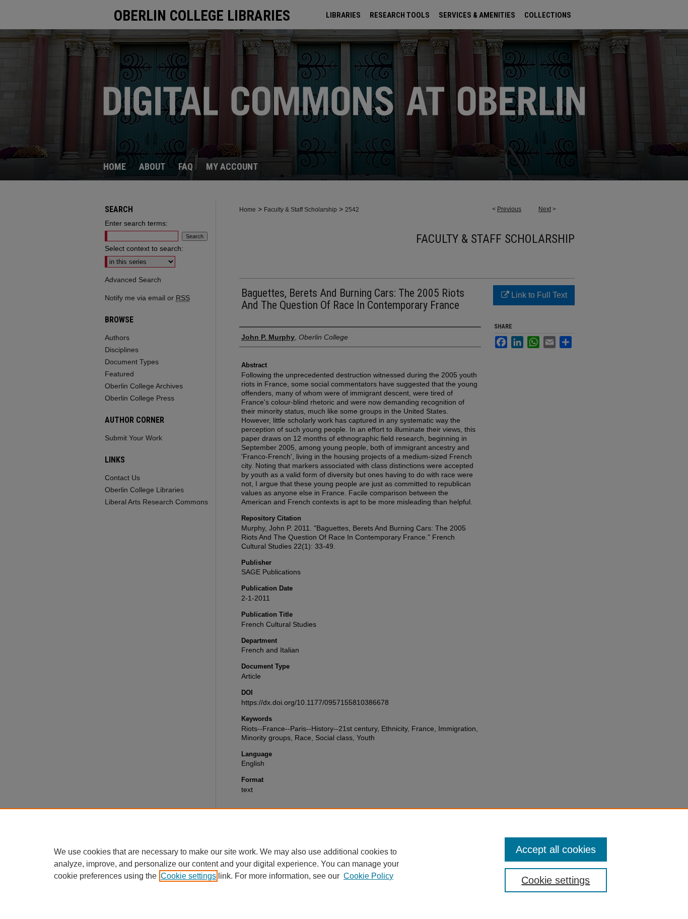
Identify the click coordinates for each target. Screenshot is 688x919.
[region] (344, 863)
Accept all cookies (556, 849)
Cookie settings (188, 876)
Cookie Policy (368, 876)
